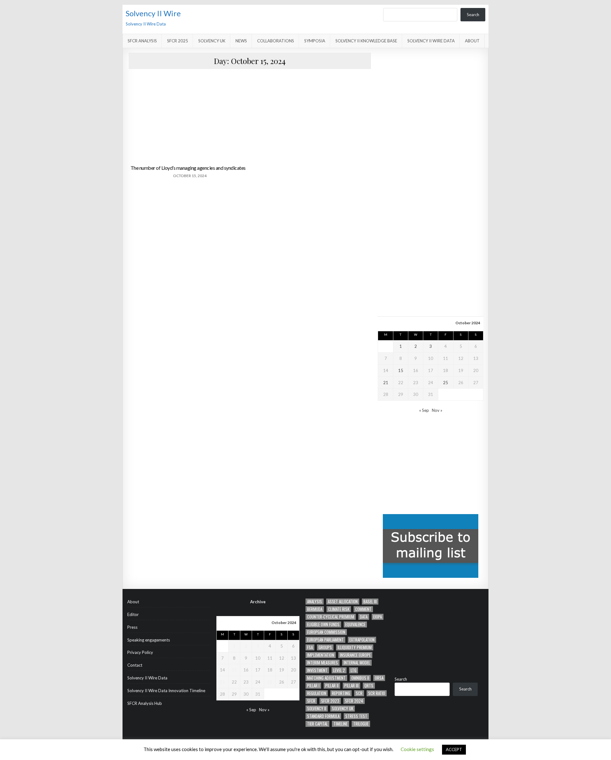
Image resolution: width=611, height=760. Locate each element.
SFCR (311, 701)
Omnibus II (360, 678)
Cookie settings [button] (417, 749)
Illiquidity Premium (355, 647)
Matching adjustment (326, 678)
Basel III (370, 602)
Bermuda (314, 609)
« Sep (424, 410)
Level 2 (339, 670)
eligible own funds (323, 624)
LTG (353, 670)
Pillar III (351, 686)
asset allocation (343, 602)
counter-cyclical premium (330, 617)
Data (364, 617)
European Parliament (325, 640)
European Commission (326, 632)
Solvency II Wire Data (431, 40)
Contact (134, 665)
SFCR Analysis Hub (144, 703)
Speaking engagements (148, 639)
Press (132, 627)
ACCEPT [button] (454, 749)
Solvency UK (211, 40)
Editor (133, 614)
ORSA (379, 678)
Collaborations (275, 40)
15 (400, 370)
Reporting (341, 693)
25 (445, 382)
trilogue (361, 724)
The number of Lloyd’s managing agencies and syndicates (188, 168)
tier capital (317, 724)
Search (473, 14)
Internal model (357, 663)
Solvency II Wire (153, 13)
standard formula (323, 716)
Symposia (314, 40)
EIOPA (377, 617)
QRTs (368, 686)
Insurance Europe (355, 655)
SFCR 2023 (330, 701)
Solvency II (316, 709)
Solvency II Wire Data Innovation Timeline (166, 690)
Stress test (356, 716)
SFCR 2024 (354, 701)
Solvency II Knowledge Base (366, 40)
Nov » (437, 410)
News (241, 40)
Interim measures (322, 663)
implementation (320, 655)
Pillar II (332, 686)
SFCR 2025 (177, 40)
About (472, 40)
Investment (317, 670)
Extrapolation (362, 640)
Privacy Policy (140, 652)
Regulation (316, 693)
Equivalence (355, 624)
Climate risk (338, 609)
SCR (359, 693)
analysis (314, 602)
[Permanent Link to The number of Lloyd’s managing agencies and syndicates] (188, 117)
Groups (325, 647)
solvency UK (342, 709)
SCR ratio (376, 693)
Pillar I (313, 686)
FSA (310, 647)
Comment (363, 609)
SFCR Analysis (142, 40)
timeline (341, 724)
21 (385, 382)
